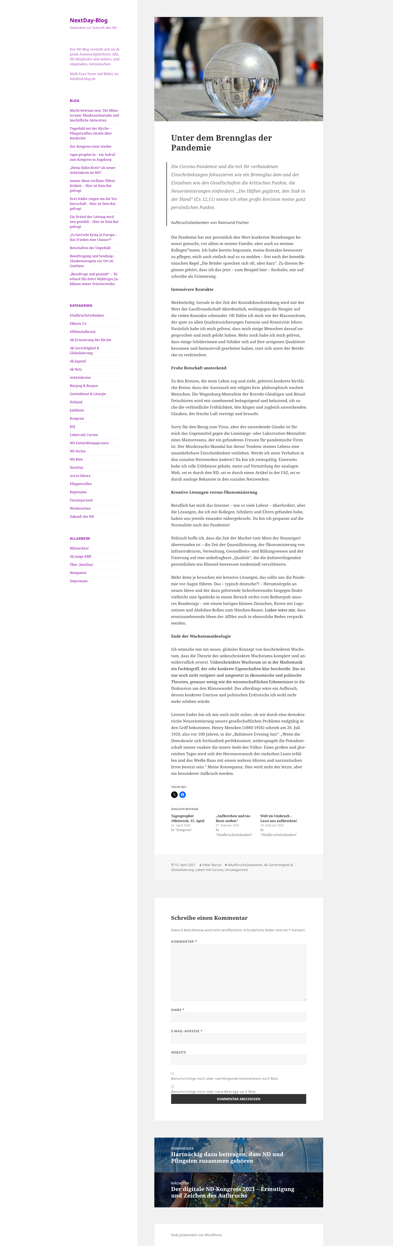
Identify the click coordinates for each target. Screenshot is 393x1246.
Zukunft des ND (82, 516)
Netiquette (78, 573)
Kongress (77, 418)
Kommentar (184, 941)
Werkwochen (80, 508)
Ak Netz (76, 369)
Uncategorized (81, 500)
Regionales (78, 492)
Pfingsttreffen (81, 484)
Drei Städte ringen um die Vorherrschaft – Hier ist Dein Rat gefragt (94, 204)
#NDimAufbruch (83, 331)
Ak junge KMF (80, 556)
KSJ (72, 426)
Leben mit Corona (84, 435)
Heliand (76, 402)
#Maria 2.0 (78, 323)
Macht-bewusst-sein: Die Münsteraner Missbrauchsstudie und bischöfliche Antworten (94, 115)
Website (178, 1052)
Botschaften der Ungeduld (90, 248)
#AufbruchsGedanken (87, 315)
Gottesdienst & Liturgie (88, 394)
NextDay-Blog (89, 20)
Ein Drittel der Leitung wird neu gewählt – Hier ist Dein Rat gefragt (94, 222)
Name (177, 1010)
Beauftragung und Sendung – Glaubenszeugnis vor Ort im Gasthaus (92, 261)
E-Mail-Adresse (186, 1031)
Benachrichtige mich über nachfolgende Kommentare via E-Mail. (225, 1078)
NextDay (76, 467)
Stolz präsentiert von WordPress (196, 1235)
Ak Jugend (78, 361)
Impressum (79, 581)
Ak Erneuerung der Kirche (90, 340)
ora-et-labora (80, 475)
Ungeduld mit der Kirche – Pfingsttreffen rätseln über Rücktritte (91, 133)
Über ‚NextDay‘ (82, 564)
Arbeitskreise (80, 377)
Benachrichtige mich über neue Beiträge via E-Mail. (213, 1091)
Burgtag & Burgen (84, 385)
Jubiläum (77, 410)
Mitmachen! (79, 548)
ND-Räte (76, 459)
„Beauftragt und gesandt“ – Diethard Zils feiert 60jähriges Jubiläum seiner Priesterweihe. (94, 279)
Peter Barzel (211, 865)
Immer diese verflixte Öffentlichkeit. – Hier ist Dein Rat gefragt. (93, 186)
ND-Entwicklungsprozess (89, 443)
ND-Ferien (78, 451)
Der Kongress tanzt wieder (91, 146)
